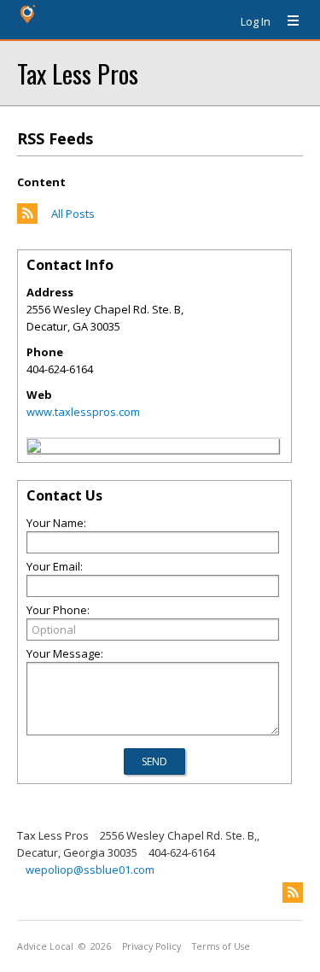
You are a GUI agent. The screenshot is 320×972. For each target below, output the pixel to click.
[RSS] (292, 892)
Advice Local (45, 946)
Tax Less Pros (77, 73)
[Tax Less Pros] (34, 448)
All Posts (73, 213)
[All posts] (27, 219)
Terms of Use (221, 946)
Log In (256, 21)
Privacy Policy (151, 946)
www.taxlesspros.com (83, 411)
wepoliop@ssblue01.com (90, 869)
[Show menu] (287, 21)
